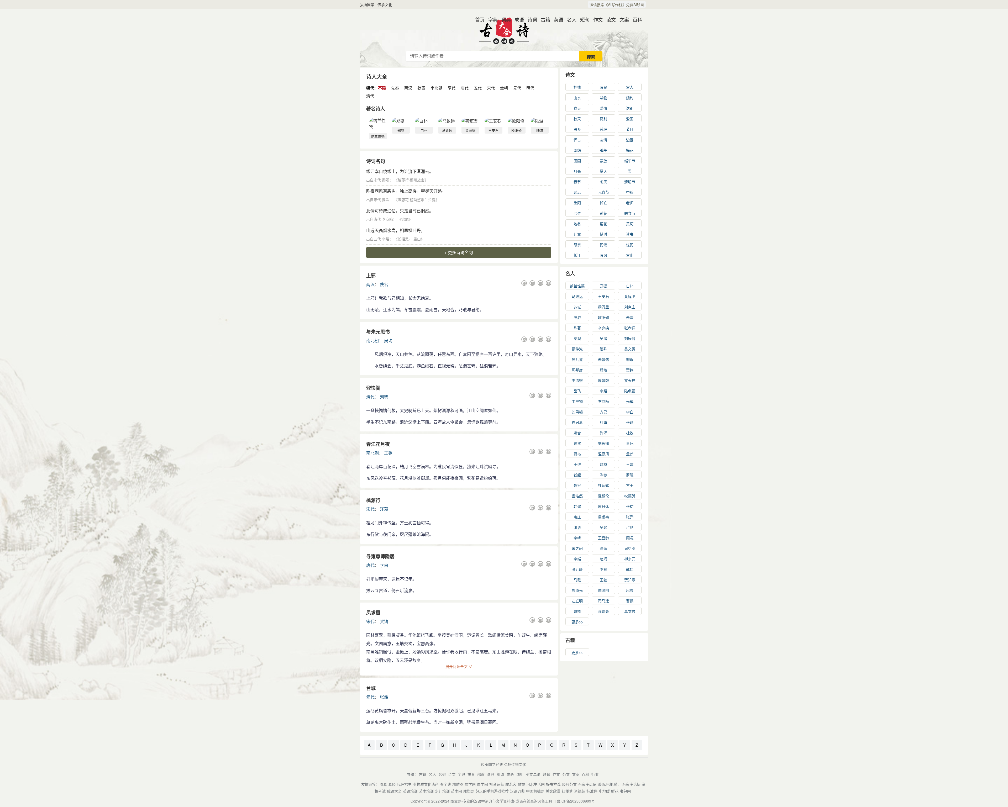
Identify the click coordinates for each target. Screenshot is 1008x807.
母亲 (577, 244)
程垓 (603, 369)
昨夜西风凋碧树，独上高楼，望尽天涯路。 (406, 191)
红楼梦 (567, 791)
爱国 (629, 118)
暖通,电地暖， (609, 784)
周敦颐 (603, 380)
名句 (442, 774)
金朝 (504, 88)
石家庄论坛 (631, 784)
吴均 (388, 340)
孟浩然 (577, 495)
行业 (595, 774)
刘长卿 (603, 443)
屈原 (629, 590)
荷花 (603, 213)
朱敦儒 (603, 359)
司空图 (629, 548)
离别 (603, 118)
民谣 (603, 244)
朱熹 (629, 317)
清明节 (629, 181)
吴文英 (629, 348)
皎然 (577, 443)
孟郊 (629, 453)
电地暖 (604, 791)
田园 (577, 160)
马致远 (577, 296)
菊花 (603, 223)
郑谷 (577, 485)
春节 (577, 181)
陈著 (577, 327)
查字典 (445, 784)
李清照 (577, 380)
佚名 (384, 284)
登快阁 (373, 387)
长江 (577, 255)
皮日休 (603, 506)
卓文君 (629, 611)
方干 (629, 485)
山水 (577, 97)
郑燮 (603, 285)
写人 (629, 87)
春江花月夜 (378, 444)
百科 (635, 19)
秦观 (385, 179)
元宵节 (603, 192)
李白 (384, 565)
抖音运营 (496, 784)
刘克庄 (629, 306)
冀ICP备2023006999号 (576, 801)
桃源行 (373, 500)
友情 (603, 139)
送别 (629, 108)
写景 (603, 87)
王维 (577, 464)
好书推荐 (553, 784)
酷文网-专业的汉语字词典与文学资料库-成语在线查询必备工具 (501, 801)
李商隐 (387, 219)
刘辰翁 (629, 338)
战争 (603, 150)
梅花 (629, 150)
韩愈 (603, 464)
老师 (629, 202)
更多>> (577, 621)
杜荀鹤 (603, 485)
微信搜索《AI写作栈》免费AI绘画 (617, 4)
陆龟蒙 (629, 390)
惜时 (603, 234)
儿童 (577, 234)
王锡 (388, 453)
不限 (382, 88)
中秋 (629, 192)
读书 (629, 234)
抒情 (577, 87)
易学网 (470, 784)
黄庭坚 (629, 296)
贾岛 (577, 453)
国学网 (482, 784)
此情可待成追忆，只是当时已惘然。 (399, 211)
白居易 (577, 422)
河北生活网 (535, 784)
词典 (504, 19)
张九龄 (577, 569)
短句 (582, 19)
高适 (603, 548)
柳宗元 (629, 558)
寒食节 (629, 213)
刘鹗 (384, 397)
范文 (609, 19)
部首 (481, 774)
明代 (530, 88)
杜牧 (629, 432)
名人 (569, 19)
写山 (629, 255)
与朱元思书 (378, 331)
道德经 (579, 791)
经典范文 (569, 784)
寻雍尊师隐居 (380, 556)
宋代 (491, 88)
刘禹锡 (577, 411)
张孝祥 (629, 327)
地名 (577, 223)
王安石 (603, 296)
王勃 (603, 579)
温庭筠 (603, 453)
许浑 (603, 432)
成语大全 (394, 791)
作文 (595, 19)
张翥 (384, 697)
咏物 (603, 97)
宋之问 (577, 548)
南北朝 (436, 88)
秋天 (577, 118)
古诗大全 (504, 30)
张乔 (629, 516)
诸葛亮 (603, 611)
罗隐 (629, 474)
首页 (477, 19)
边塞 (629, 139)
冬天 (603, 181)
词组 (519, 774)
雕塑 (521, 784)
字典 (491, 19)
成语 (517, 19)
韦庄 (577, 516)
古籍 (543, 19)
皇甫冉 (603, 516)
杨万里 (603, 306)
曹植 (577, 611)
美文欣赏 (553, 791)
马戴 (577, 579)
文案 (622, 19)
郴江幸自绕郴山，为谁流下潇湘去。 (399, 171)
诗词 (530, 19)
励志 (577, 192)
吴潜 (603, 338)
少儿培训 (442, 791)
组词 (500, 774)
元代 (517, 88)
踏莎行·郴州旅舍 (411, 179)
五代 (478, 88)
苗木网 (456, 791)
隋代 (451, 88)
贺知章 (629, 579)
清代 (370, 95)
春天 (577, 108)
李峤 (577, 537)
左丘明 (577, 600)
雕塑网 (468, 791)
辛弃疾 (603, 327)
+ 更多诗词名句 (458, 252)
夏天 (603, 171)
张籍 (629, 422)
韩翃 (629, 569)
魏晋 (421, 88)
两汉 (408, 88)
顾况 (629, 537)
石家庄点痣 (587, 784)
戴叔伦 (603, 495)
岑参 (603, 474)
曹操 (629, 600)
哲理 (603, 129)
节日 (629, 129)
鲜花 (614, 791)
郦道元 (577, 590)
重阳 (577, 202)
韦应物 (577, 401)
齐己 (603, 411)
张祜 (629, 506)
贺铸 (384, 621)
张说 (577, 527)
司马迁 (603, 600)
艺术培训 (426, 791)
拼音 (471, 774)
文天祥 (629, 380)
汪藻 (384, 509)
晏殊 (385, 199)
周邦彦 (577, 369)
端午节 (629, 160)
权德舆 (629, 495)
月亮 (577, 171)
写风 (603, 255)
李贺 (603, 569)
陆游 (577, 317)
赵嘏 (603, 558)
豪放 (603, 160)
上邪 (371, 275)
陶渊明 (603, 590)
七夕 (577, 213)
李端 (577, 558)
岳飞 (577, 390)
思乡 (577, 129)
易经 (392, 784)
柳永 (629, 359)
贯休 (629, 443)
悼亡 (603, 202)
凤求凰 (373, 612)
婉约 (629, 97)
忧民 (629, 244)
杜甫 (603, 422)
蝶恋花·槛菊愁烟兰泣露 (416, 199)
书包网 (625, 791)
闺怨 (577, 150)
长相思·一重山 (409, 238)
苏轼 (577, 306)
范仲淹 (577, 348)
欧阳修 (603, 317)
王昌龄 (603, 537)
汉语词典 (517, 791)
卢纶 (629, 527)
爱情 (603, 108)
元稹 (629, 401)
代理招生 (404, 784)
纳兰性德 (577, 285)
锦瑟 (405, 219)
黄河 (629, 223)
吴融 (603, 527)
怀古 (577, 139)
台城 (371, 688)
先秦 (395, 88)
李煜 (385, 238)
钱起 (577, 474)
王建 (629, 464)
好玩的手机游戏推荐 (492, 791)
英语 (556, 19)
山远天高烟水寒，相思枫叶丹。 (395, 230)
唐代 (465, 88)
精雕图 (457, 784)
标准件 (591, 791)
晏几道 (577, 359)
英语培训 (410, 791)
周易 (383, 784)
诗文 (570, 75)
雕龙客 (510, 784)
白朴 (629, 285)
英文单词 (533, 774)
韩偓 (577, 506)
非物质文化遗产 (426, 784)
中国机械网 (535, 791)
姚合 (577, 432)
